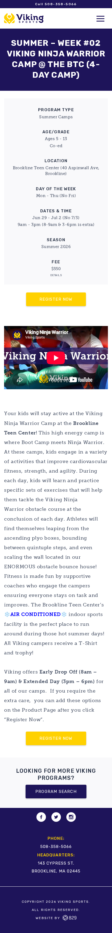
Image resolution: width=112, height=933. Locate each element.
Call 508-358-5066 (56, 4)
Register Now (55, 299)
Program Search (56, 791)
